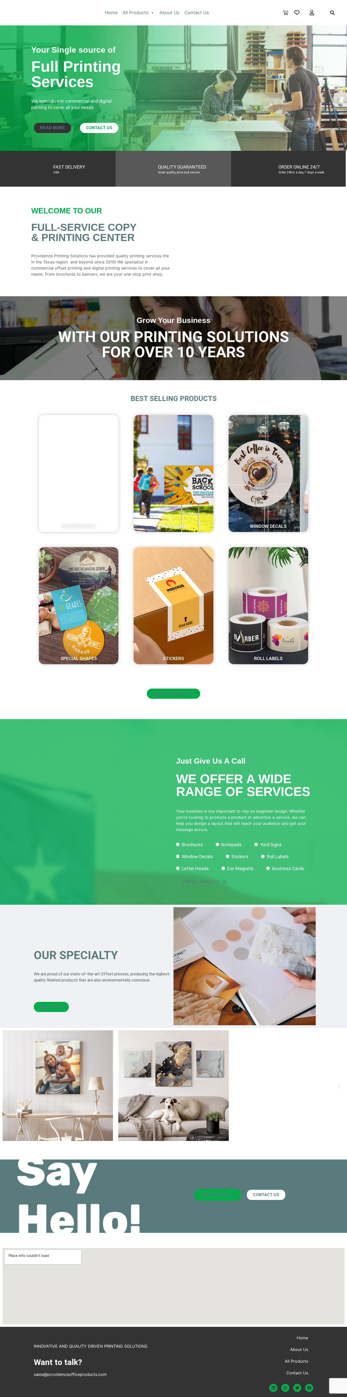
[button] (332, 12)
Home (111, 12)
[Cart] (285, 13)
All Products (135, 12)
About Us (169, 12)
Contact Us (196, 12)
